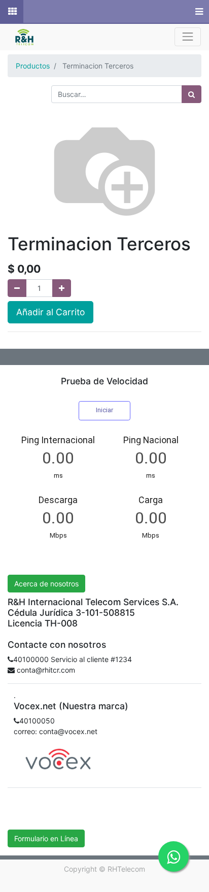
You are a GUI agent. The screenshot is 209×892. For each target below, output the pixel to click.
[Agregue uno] (61, 288)
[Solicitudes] (11, 11)
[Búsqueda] (191, 94)
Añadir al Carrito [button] (50, 312)
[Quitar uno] (17, 288)
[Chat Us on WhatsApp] (173, 856)
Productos (33, 65)
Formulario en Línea (46, 838)
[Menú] (198, 11)
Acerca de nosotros (46, 583)
